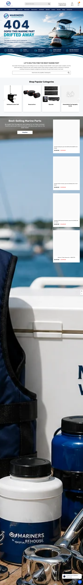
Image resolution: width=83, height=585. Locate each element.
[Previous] (4, 99)
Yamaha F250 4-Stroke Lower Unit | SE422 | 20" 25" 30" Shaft (66, 184)
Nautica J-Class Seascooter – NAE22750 (66, 257)
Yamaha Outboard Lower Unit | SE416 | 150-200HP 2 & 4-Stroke (66, 147)
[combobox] (36, 3)
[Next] (78, 99)
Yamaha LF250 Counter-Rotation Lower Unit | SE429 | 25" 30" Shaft (66, 221)
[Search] (38, 3)
